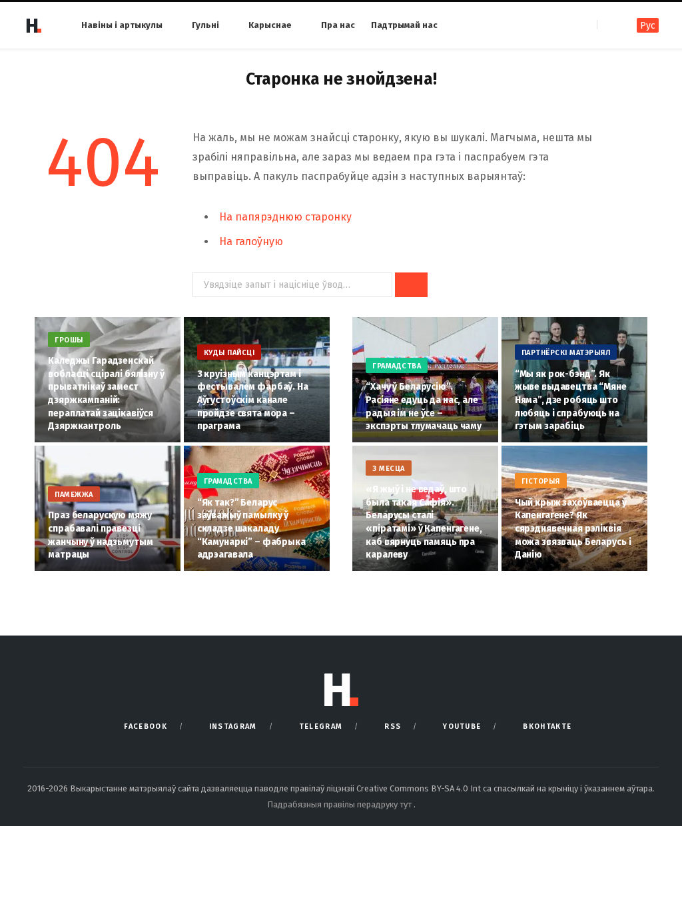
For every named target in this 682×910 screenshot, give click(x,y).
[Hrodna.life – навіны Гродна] (33, 25)
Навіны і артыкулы (122, 25)
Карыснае (270, 25)
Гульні (205, 25)
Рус (647, 25)
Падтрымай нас (404, 25)
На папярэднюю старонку (285, 217)
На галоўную (251, 241)
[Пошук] (608, 25)
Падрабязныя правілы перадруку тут (340, 804)
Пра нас (338, 25)
